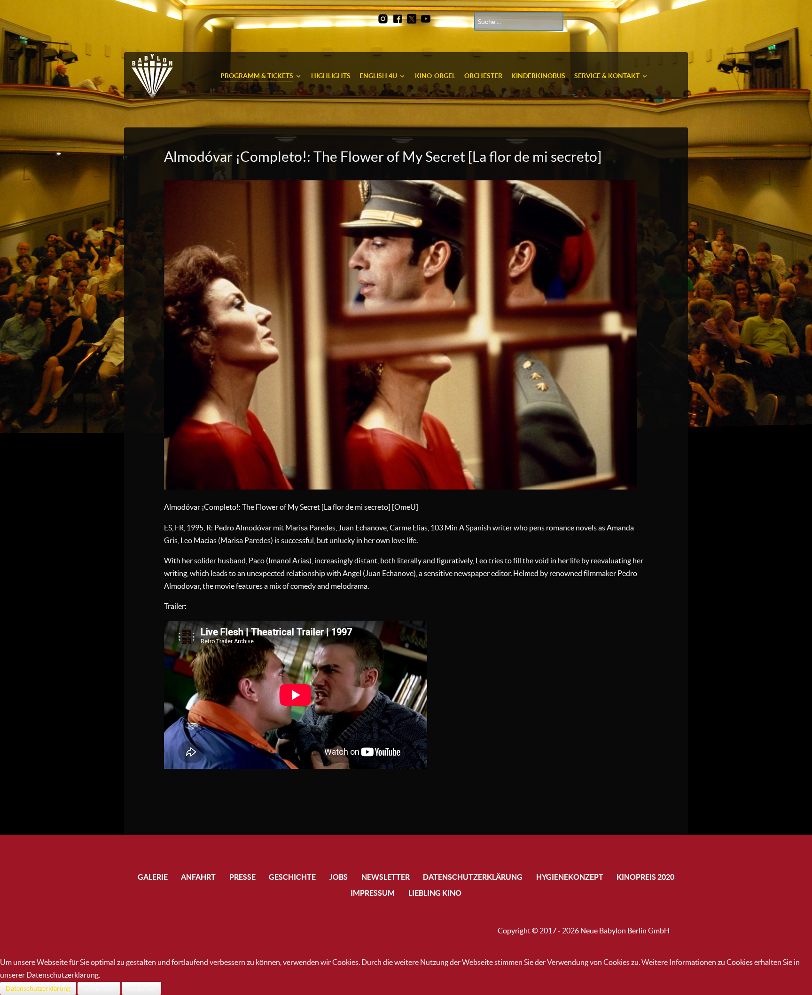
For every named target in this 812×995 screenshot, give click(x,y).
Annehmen (99, 988)
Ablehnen (141, 988)
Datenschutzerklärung (38, 988)
